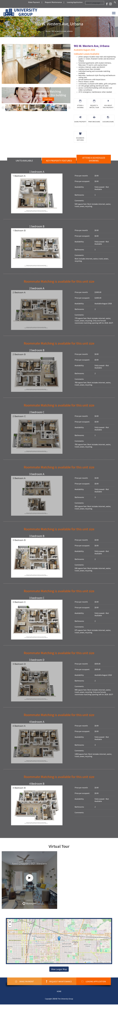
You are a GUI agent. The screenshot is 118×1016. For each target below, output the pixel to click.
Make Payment (34, 2)
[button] (59, 938)
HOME (59, 991)
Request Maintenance (53, 2)
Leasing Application (75, 2)
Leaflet (88, 962)
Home (48, 31)
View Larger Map (59, 969)
